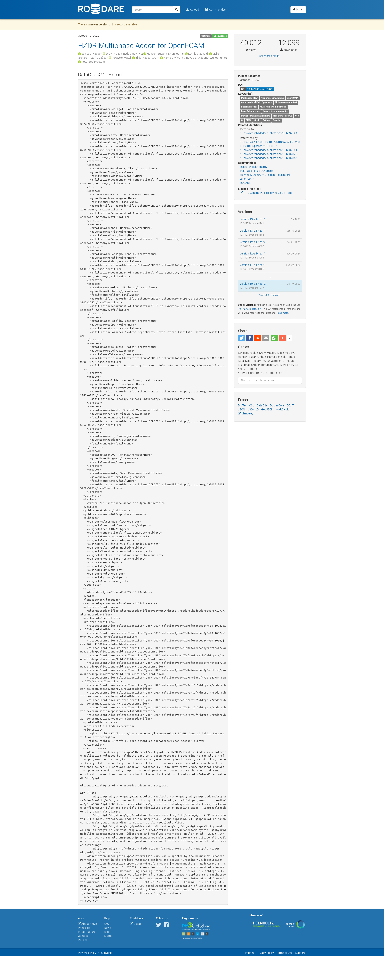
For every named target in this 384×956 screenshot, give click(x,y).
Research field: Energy (253, 166)
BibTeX (242, 405)
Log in (299, 9)
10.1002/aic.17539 (252, 142)
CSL (251, 405)
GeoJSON (267, 409)
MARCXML (282, 409)
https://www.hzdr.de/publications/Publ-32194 (268, 133)
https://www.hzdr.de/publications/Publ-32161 (268, 150)
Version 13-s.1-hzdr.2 (253, 219)
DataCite (262, 405)
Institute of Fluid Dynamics (256, 170)
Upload (194, 9)
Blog (107, 931)
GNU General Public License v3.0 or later (268, 192)
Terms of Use (284, 952)
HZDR (96, 952)
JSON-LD (253, 409)
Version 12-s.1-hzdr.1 (253, 253)
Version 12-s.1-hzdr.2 (253, 242)
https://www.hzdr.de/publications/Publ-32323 (268, 154)
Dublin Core (277, 405)
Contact (83, 935)
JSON (241, 409)
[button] (241, 338)
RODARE (245, 182)
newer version (99, 24)
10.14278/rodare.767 (249, 309)
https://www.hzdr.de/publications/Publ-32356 (268, 158)
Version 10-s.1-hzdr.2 (253, 283)
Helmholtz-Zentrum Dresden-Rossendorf (265, 174)
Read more (282, 313)
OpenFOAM (247, 178)
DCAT (290, 405)
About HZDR (89, 923)
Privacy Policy (265, 952)
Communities (217, 9)
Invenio (107, 952)
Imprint (249, 952)
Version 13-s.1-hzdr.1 (253, 230)
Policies (82, 939)
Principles (84, 927)
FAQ (106, 923)
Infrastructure (86, 931)
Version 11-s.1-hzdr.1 (253, 264)
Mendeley (247, 413)
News (107, 927)
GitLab (137, 923)
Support (300, 952)
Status (108, 935)
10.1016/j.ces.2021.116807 (260, 146)
